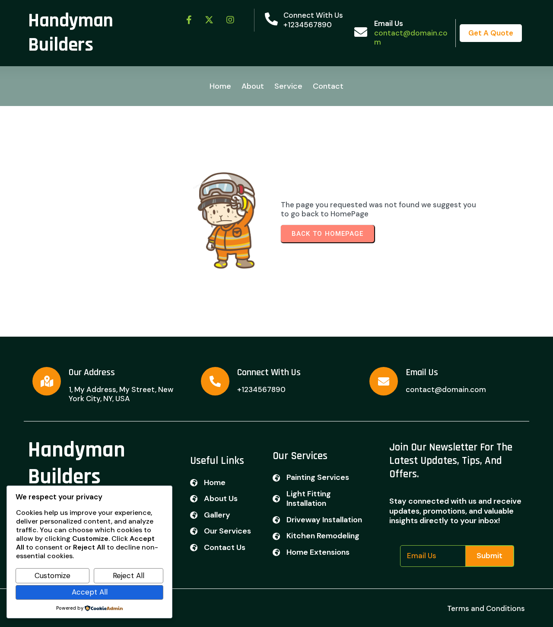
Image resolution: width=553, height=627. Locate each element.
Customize (52, 575)
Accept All (90, 592)
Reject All (128, 575)
